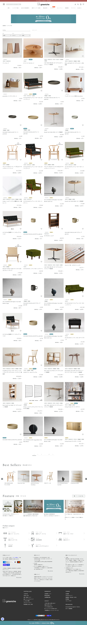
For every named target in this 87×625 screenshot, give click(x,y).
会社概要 (67, 593)
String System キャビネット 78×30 (73, 441)
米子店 (46, 60)
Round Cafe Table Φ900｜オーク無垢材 (74, 201)
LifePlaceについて (69, 595)
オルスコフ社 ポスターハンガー (73, 265)
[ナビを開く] (4, 4)
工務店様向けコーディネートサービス (52, 610)
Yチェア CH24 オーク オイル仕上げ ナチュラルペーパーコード (53, 167)
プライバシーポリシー (28, 602)
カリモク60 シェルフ (49, 236)
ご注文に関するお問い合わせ (50, 603)
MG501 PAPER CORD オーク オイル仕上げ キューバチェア (12, 269)
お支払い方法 (26, 595)
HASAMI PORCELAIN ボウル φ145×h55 (33, 336)
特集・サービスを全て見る (78, 496)
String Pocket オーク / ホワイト (72, 407)
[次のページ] (53, 454)
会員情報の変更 (47, 597)
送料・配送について (27, 597)
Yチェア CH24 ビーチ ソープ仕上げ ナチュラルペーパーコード (12, 167)
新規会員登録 (47, 595)
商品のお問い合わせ (48, 605)
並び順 (13, 33)
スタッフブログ (68, 600)
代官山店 (61, 59)
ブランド (23, 33)
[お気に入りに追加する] (21, 56)
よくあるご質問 (26, 600)
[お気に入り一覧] (83, 4)
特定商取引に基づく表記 (28, 604)
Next (86, 479)
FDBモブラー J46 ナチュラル (30, 372)
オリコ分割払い (15, 557)
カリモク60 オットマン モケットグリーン (33, 268)
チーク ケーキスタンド (28, 63)
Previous (2, 479)
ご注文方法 (26, 593)
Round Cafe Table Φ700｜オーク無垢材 (53, 132)
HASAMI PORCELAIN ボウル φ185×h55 (12, 440)
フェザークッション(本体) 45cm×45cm (74, 96)
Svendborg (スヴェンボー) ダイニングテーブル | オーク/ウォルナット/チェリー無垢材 (12, 372)
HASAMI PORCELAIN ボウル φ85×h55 (32, 234)
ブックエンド (6, 63)
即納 (3, 33)
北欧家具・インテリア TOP (7, 25)
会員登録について (48, 593)
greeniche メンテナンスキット (10, 96)
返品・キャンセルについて (29, 599)
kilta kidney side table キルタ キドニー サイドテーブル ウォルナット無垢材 (74, 371)
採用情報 (67, 599)
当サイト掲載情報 (69, 608)
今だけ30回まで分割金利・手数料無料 (43, 0)
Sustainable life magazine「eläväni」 (73, 606)
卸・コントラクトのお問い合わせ (51, 608)
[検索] (78, 4)
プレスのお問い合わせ (49, 606)
